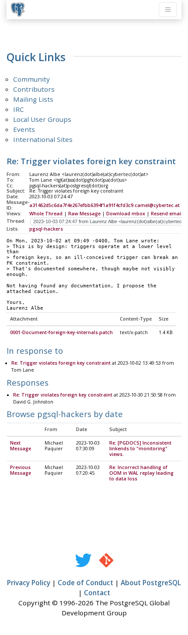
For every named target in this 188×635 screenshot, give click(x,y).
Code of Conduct (85, 582)
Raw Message (84, 214)
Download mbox (125, 214)
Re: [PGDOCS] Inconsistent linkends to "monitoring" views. (140, 448)
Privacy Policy (28, 582)
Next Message (20, 446)
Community (31, 79)
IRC (18, 109)
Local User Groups (42, 119)
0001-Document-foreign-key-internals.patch (61, 332)
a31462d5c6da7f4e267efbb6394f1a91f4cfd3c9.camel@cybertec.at (104, 205)
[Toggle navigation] (168, 9)
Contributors (34, 89)
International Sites (43, 139)
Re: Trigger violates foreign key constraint (61, 363)
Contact (97, 592)
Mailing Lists (33, 99)
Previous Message (20, 470)
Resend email (166, 214)
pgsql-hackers (46, 229)
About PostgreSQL (151, 582)
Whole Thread (46, 214)
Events (24, 129)
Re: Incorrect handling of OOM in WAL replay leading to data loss (141, 473)
